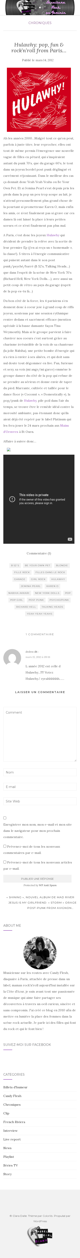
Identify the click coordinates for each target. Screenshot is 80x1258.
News (7, 1148)
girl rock (38, 579)
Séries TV (10, 1165)
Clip (6, 1113)
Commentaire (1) (39, 553)
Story (7, 1174)
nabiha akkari (18, 593)
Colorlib (48, 1215)
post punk (36, 599)
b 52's (15, 565)
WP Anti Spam (48, 885)
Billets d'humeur (15, 1087)
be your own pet (37, 565)
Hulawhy (53, 235)
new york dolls (47, 593)
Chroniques (40, 23)
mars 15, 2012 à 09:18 (38, 657)
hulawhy (58, 579)
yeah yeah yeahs (39, 613)
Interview (10, 1131)
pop (68, 593)
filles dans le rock (50, 572)
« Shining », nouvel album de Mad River (40, 897)
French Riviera (14, 1122)
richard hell (26, 606)
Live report (12, 1139)
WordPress (40, 1221)
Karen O (52, 586)
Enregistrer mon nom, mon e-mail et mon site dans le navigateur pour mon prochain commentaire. (37, 830)
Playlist (8, 1157)
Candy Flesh (12, 1096)
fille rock (22, 572)
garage (19, 579)
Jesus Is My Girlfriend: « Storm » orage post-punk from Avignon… (42, 905)
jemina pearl (31, 586)
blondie (62, 565)
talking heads (52, 606)
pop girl (16, 599)
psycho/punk (59, 599)
